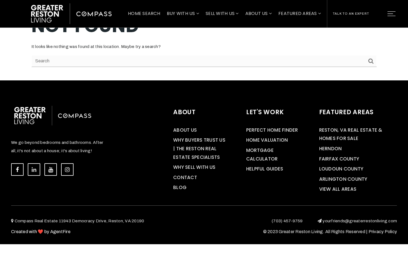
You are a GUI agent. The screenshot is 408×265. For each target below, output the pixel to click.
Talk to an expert (351, 13)
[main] (204, 40)
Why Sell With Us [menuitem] (194, 167)
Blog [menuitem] (180, 187)
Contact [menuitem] (185, 177)
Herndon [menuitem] (330, 148)
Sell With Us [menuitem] (221, 13)
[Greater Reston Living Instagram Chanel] (67, 169)
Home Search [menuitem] (144, 13)
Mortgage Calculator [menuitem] (262, 154)
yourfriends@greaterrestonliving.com (360, 221)
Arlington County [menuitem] (343, 179)
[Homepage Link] (71, 13)
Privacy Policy (383, 231)
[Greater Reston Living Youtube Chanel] (50, 169)
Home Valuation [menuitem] (267, 140)
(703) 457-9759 (287, 221)
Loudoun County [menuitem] (341, 168)
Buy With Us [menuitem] (181, 13)
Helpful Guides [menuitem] (264, 168)
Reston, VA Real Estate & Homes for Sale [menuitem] (350, 134)
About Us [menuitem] (257, 13)
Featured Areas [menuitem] (298, 13)
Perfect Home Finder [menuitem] (272, 130)
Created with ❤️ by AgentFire (40, 231)
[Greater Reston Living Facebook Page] (17, 169)
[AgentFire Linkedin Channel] (34, 169)
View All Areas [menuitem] (338, 189)
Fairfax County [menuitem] (339, 159)
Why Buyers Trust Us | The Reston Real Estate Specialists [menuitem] (199, 148)
